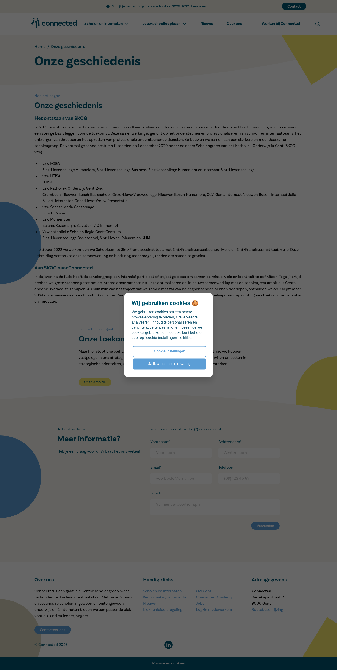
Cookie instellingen (169, 351)
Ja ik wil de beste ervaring (169, 364)
